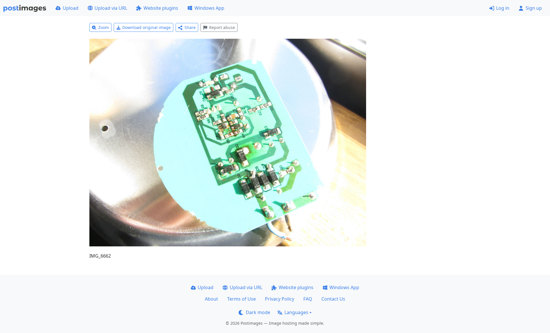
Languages (296, 312)
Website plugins (161, 8)
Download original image (146, 27)
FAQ (307, 299)
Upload (70, 8)
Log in (502, 8)
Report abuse (222, 27)
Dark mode (258, 312)
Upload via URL (111, 8)
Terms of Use (241, 299)
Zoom (103, 27)
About (211, 299)
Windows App (209, 8)
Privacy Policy (279, 299)
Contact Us (333, 299)
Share (190, 27)
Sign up (534, 8)
